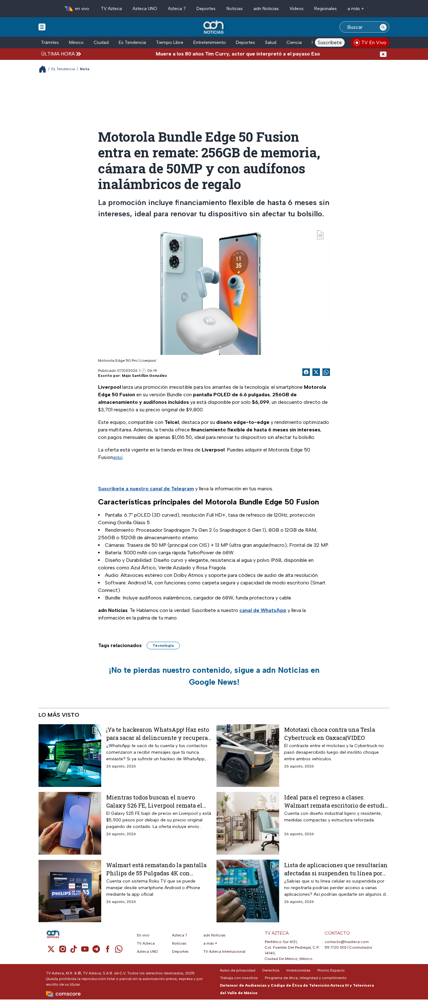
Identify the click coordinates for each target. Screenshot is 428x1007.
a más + (355, 8)
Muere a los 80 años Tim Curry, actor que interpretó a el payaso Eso (219, 54)
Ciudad (101, 42)
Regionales (325, 8)
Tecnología (163, 645)
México (76, 42)
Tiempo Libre (169, 42)
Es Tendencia (132, 42)
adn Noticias (266, 8)
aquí (118, 457)
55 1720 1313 (336, 947)
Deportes (206, 8)
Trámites (50, 42)
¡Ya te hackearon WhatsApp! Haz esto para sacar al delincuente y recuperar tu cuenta (158, 733)
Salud (270, 42)
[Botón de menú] (42, 26)
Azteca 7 (177, 8)
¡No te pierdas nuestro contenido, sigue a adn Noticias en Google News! (214, 676)
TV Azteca (111, 8)
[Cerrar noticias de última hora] (383, 54)
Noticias (235, 8)
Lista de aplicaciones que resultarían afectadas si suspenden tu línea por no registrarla (336, 869)
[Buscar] (383, 27)
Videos (297, 8)
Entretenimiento (209, 42)
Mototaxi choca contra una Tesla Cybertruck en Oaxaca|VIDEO (329, 733)
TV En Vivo (373, 42)
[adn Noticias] (214, 27)
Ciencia (294, 42)
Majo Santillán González (144, 375)
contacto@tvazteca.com (347, 942)
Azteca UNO (145, 8)
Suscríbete (330, 42)
